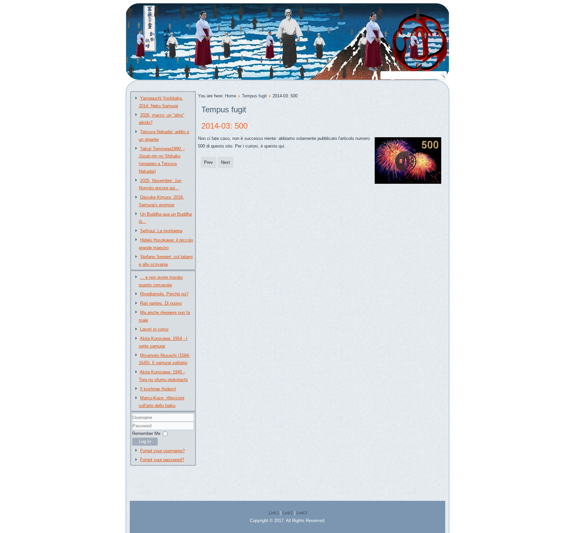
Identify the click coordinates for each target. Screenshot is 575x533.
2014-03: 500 (224, 125)
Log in (145, 441)
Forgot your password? (162, 459)
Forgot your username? (162, 450)
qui (281, 146)
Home (230, 95)
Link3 (301, 512)
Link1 (274, 512)
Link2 (288, 512)
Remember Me (146, 433)
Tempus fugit (254, 95)
